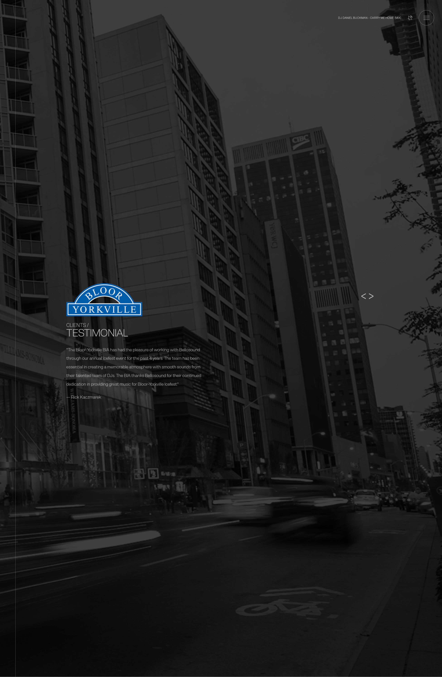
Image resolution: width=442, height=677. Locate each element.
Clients (76, 325)
